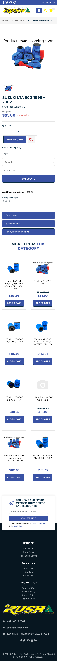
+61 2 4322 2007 (16, 621)
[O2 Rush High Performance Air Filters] (16, 10)
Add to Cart (15, 139)
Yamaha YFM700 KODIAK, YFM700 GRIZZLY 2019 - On (42, 342)
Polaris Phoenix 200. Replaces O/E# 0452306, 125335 (14, 458)
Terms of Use (28, 588)
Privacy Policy (16, 526)
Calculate (28, 179)
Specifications (13, 223)
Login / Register (47, 2)
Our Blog (28, 572)
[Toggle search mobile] (44, 11)
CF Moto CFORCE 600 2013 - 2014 (14, 398)
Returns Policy (28, 595)
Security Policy (28, 598)
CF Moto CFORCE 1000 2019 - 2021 (14, 340)
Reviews (10, 232)
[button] (31, 139)
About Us (28, 568)
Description (11, 215)
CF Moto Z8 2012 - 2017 (42, 282)
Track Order (28, 552)
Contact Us (28, 575)
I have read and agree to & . (27, 525)
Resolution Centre (28, 556)
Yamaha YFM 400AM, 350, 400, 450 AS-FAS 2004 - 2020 (14, 285)
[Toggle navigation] (39, 10)
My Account (28, 548)
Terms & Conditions (39, 524)
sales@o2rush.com (17, 627)
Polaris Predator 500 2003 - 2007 (43, 398)
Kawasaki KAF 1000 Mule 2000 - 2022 (43, 456)
